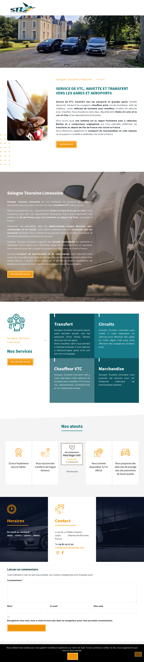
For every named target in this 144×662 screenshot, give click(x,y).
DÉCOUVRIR (66, 144)
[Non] (138, 654)
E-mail (54, 606)
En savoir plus (20, 274)
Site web (98, 606)
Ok (72, 656)
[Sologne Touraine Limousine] (23, 7)
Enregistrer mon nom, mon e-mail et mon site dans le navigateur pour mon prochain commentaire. (60, 620)
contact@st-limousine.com (69, 547)
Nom (10, 606)
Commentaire (15, 580)
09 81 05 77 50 (66, 544)
